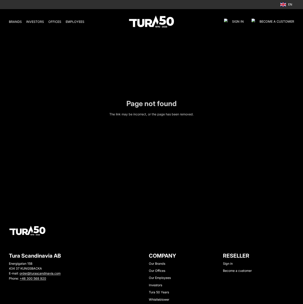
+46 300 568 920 (33, 278)
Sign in (238, 21)
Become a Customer (277, 21)
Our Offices (157, 270)
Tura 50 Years (159, 292)
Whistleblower (159, 299)
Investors (155, 285)
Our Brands (157, 263)
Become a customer (237, 270)
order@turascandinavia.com (40, 273)
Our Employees (160, 278)
